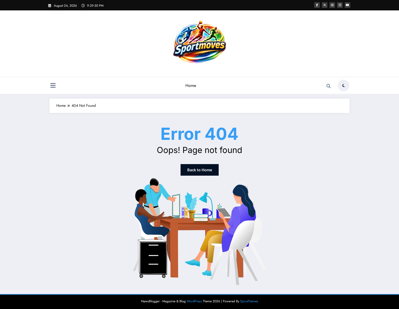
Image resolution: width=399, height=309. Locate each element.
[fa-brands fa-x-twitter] (324, 5)
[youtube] (347, 5)
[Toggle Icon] (52, 86)
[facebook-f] (317, 5)
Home (190, 86)
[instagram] (340, 5)
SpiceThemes (249, 301)
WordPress (194, 301)
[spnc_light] (343, 85)
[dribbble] (332, 5)
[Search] (328, 86)
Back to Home (199, 170)
